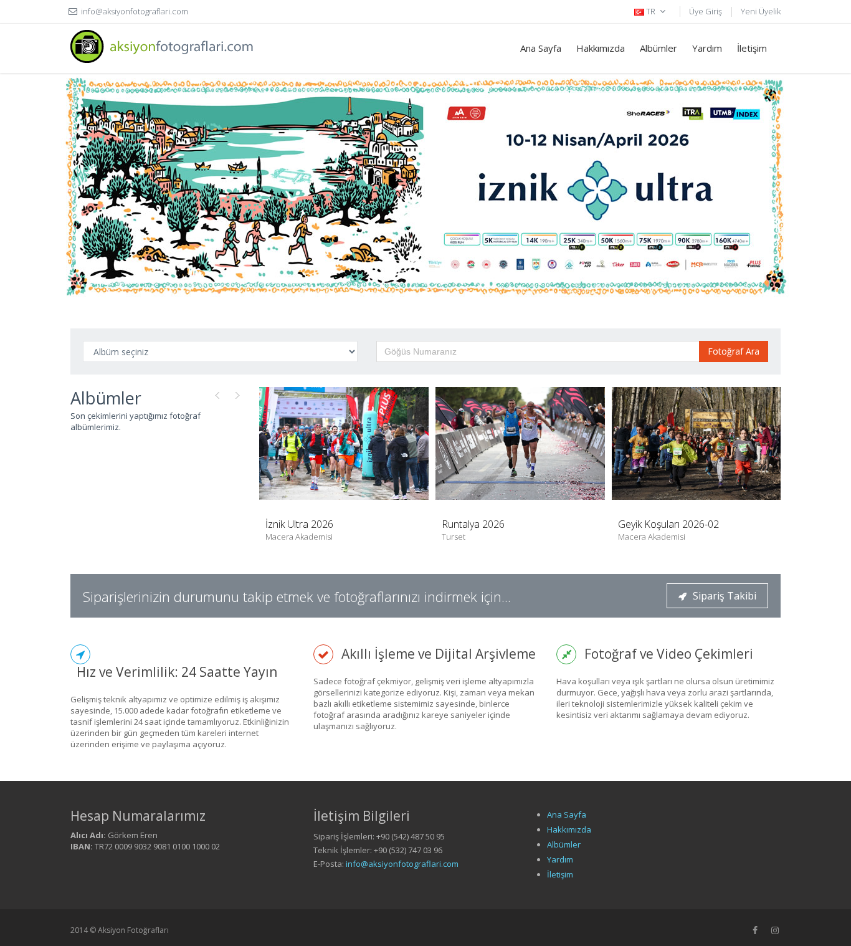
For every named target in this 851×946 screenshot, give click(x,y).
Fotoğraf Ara (733, 351)
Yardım (707, 48)
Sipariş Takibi (724, 596)
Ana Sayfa (540, 48)
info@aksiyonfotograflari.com (402, 863)
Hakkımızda (600, 48)
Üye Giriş (705, 11)
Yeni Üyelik (761, 11)
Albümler (658, 48)
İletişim (752, 48)
